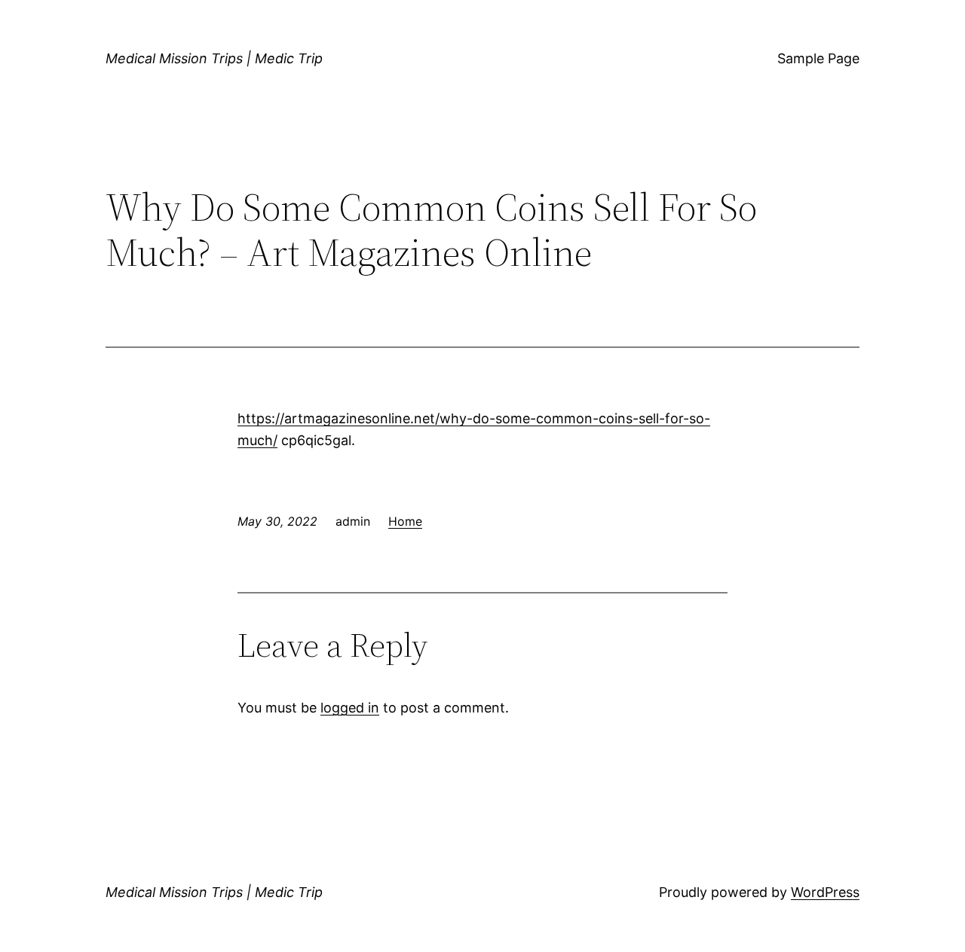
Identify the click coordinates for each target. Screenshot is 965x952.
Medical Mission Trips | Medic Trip (214, 58)
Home (405, 521)
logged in (349, 708)
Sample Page (818, 58)
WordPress (825, 892)
